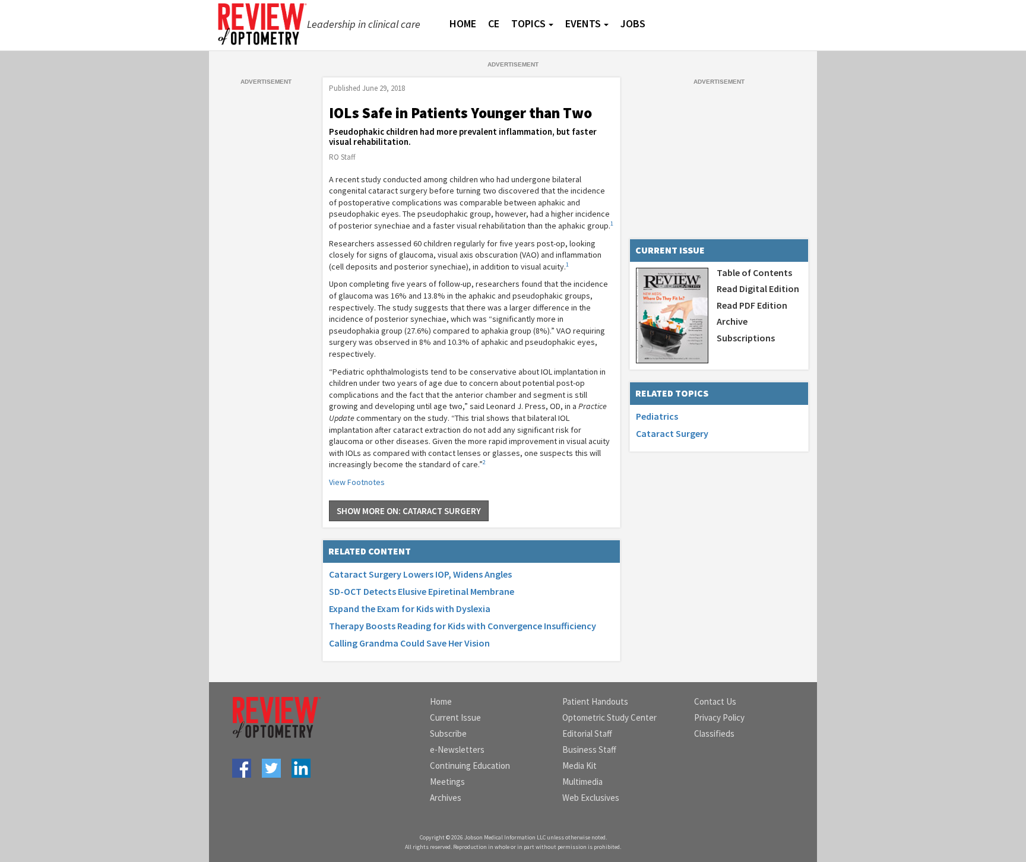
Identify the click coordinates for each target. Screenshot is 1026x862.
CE (493, 23)
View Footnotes (357, 482)
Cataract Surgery (672, 433)
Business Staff (589, 749)
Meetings (447, 782)
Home (441, 701)
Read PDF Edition (752, 305)
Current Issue (455, 717)
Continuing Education (470, 765)
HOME (462, 23)
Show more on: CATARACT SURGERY (409, 510)
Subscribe (448, 733)
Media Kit (579, 765)
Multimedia (582, 782)
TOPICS (528, 23)
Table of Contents (754, 272)
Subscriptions (746, 338)
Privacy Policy (719, 717)
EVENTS (583, 23)
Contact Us (715, 701)
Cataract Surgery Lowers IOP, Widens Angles (420, 574)
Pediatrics (657, 416)
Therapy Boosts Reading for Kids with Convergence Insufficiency (462, 626)
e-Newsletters (457, 749)
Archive (732, 321)
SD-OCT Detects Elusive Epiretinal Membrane (421, 591)
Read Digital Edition (758, 288)
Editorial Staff (587, 733)
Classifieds (714, 733)
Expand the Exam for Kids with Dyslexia (409, 608)
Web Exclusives (590, 798)
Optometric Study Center (609, 717)
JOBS (632, 23)
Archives (445, 798)
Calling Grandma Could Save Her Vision (409, 643)
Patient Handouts (595, 701)
